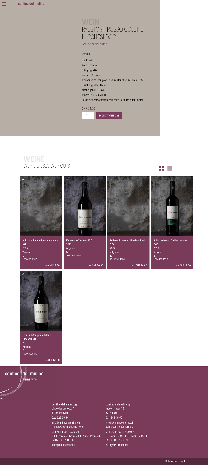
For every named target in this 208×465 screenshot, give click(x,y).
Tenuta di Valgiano (94, 44)
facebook (69, 445)
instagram (57, 445)
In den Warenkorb (109, 116)
